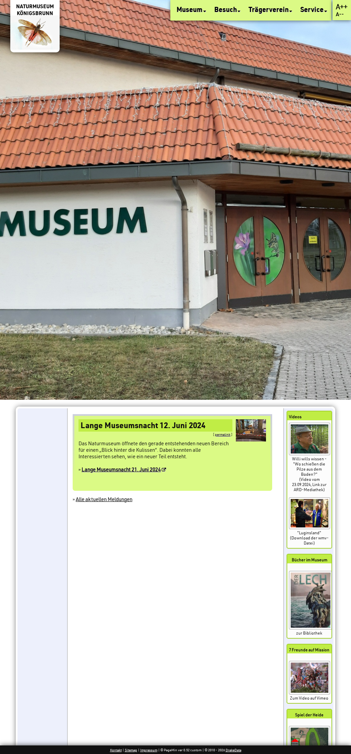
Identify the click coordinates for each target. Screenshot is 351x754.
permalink (222, 434)
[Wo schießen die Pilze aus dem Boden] (309, 453)
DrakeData (233, 750)
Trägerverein (269, 9)
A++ (342, 6)
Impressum (148, 750)
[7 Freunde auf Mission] (309, 692)
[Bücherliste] (310, 627)
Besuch (226, 9)
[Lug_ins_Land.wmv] (309, 527)
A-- (340, 14)
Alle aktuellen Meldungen (104, 499)
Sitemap (131, 750)
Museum (190, 9)
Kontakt (116, 750)
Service (312, 9)
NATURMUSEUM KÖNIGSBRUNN (35, 9)
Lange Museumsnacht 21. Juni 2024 (121, 469)
